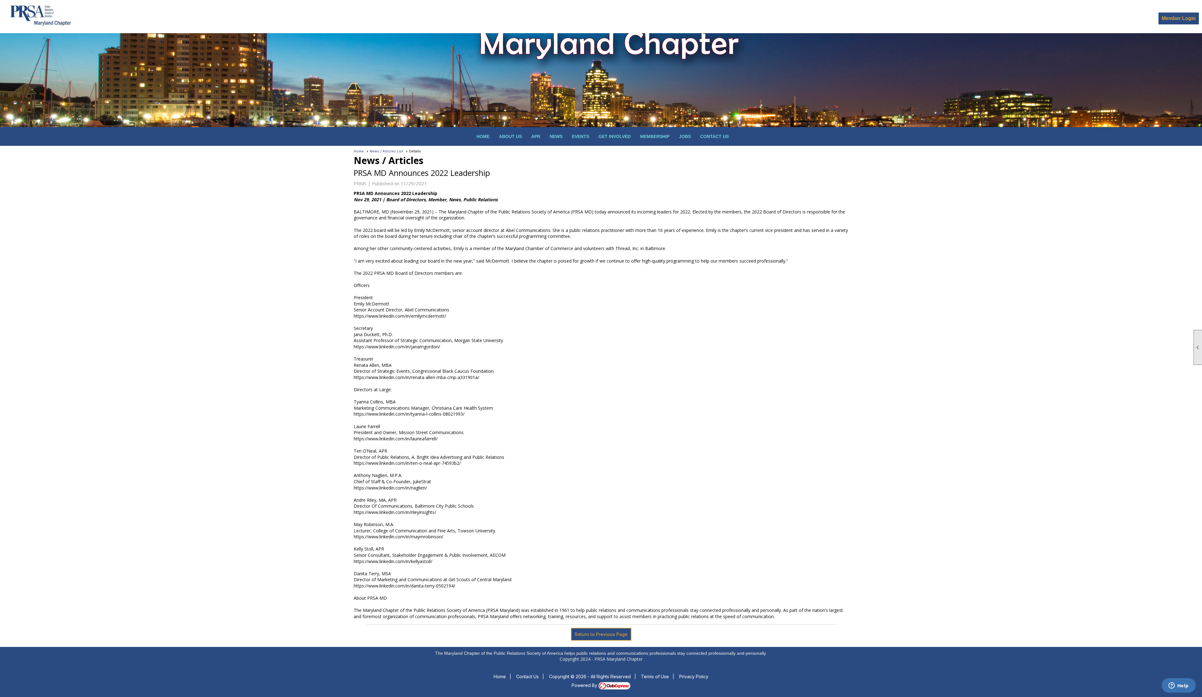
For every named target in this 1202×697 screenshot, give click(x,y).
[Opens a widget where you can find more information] (1178, 686)
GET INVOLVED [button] (614, 136)
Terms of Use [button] (655, 676)
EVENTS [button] (580, 136)
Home (483, 136)
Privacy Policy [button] (693, 676)
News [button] (556, 136)
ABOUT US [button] (510, 136)
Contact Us (714, 136)
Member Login (1179, 18)
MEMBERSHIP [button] (655, 136)
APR (535, 136)
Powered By (585, 685)
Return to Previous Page (601, 634)
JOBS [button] (685, 136)
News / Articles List (386, 151)
